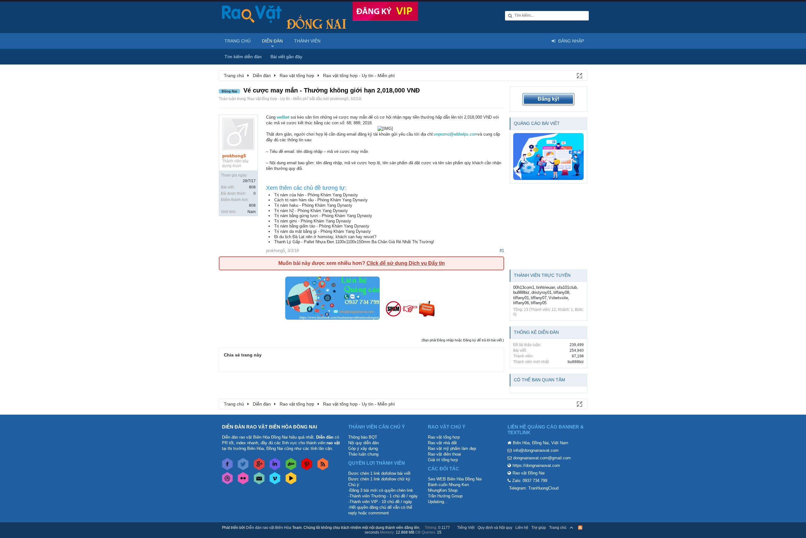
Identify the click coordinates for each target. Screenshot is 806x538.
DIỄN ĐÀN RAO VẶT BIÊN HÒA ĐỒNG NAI (269, 426)
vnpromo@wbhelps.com (456, 134)
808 (252, 187)
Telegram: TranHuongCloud (534, 488)
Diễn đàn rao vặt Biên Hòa (268, 527)
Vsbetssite (558, 297)
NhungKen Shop (442, 490)
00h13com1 (523, 287)
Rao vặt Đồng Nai (529, 473)
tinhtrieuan (545, 287)
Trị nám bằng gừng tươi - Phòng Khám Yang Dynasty (323, 215)
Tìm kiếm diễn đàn (243, 56)
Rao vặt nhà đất (442, 442)
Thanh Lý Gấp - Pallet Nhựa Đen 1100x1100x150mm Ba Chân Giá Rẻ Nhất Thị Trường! (354, 241)
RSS (580, 527)
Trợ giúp (538, 527)
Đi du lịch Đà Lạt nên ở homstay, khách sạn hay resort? (325, 236)
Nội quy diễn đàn (363, 442)
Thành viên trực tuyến (542, 275)
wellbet (283, 117)
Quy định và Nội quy (495, 527)
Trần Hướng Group (445, 496)
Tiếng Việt (465, 527)
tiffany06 (521, 302)
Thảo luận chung (363, 454)
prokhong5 (339, 99)
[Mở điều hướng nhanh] (579, 75)
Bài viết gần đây (286, 56)
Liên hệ (521, 527)
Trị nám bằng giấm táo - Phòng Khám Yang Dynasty (321, 226)
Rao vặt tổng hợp (444, 437)
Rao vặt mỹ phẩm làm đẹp (452, 448)
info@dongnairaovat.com (536, 450)
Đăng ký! (548, 99)
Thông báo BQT (362, 437)
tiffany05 (539, 302)
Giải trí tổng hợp (443, 459)
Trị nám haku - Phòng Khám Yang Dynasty (313, 205)
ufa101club (567, 287)
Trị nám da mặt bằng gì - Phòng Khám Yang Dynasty (322, 231)
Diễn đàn (272, 40)
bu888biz (521, 292)
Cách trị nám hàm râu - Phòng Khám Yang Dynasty (321, 200)
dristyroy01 (541, 292)
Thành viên (307, 40)
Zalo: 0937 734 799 (529, 480)
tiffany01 (521, 297)
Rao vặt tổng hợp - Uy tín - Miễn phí (277, 99)
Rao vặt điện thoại (444, 454)
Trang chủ (237, 40)
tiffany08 (561, 292)
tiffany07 (539, 297)
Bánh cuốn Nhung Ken (448, 484)
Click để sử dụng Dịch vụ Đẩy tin (405, 263)
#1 (502, 250)
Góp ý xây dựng (363, 448)
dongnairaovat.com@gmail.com (542, 458)
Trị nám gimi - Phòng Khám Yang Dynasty (312, 221)
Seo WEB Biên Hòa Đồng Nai (455, 479)
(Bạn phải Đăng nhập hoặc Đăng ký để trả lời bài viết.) (463, 340)
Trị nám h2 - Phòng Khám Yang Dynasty (311, 210)
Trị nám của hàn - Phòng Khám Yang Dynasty (316, 195)
